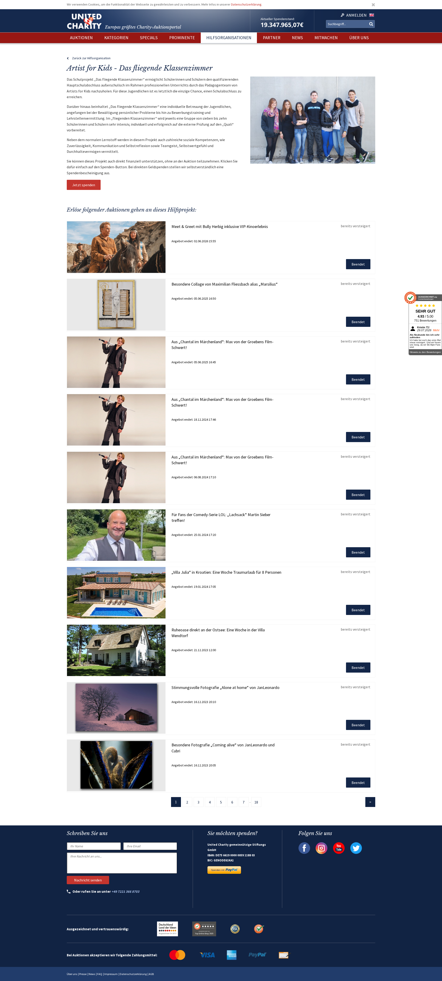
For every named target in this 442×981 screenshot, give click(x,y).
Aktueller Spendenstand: (278, 19)
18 (256, 802)
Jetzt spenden (83, 185)
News (92, 974)
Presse (83, 974)
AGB (151, 974)
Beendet (358, 264)
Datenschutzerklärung (246, 4)
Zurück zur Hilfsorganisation (91, 58)
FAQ (99, 974)
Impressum (111, 974)
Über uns (72, 974)
